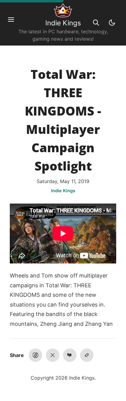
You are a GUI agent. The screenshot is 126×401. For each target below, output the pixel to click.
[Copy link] (87, 355)
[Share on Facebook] (35, 355)
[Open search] (96, 22)
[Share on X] (52, 355)
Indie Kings (63, 23)
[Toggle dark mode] (112, 22)
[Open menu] (14, 22)
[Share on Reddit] (69, 355)
